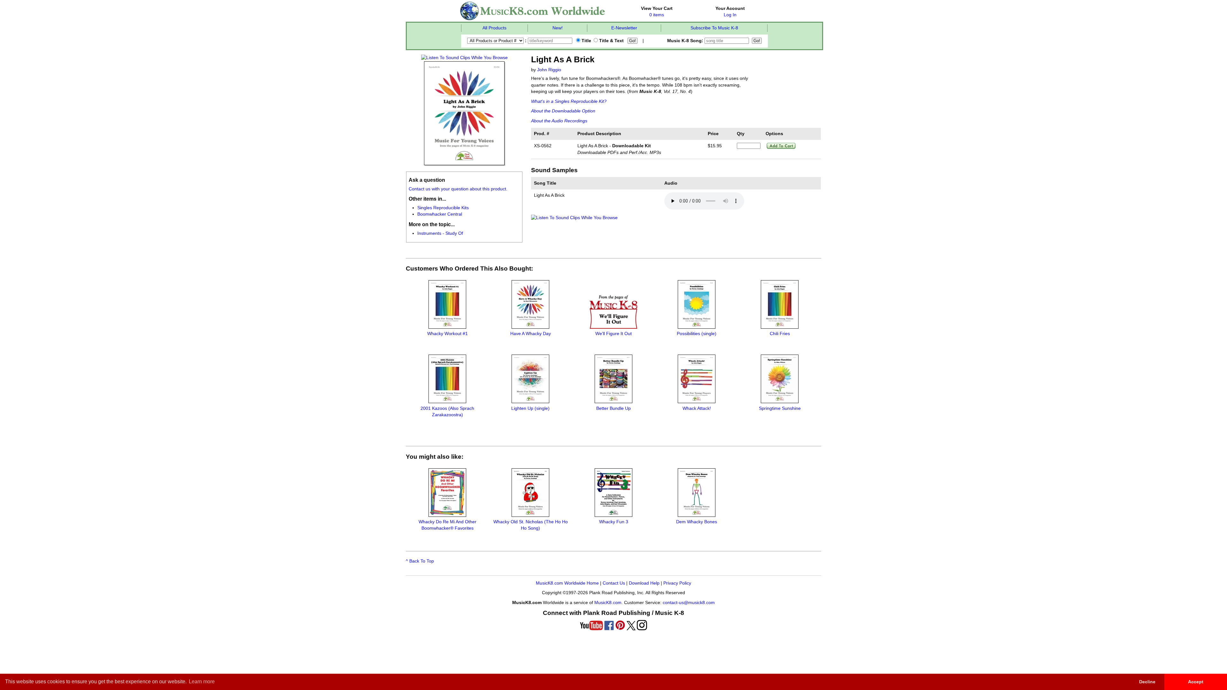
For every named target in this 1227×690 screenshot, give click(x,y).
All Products (494, 28)
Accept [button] (1195, 681)
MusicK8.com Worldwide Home (567, 583)
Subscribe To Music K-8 (714, 28)
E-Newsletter (624, 28)
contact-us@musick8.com (689, 602)
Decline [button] (1147, 681)
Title (585, 40)
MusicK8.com (607, 602)
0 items (656, 14)
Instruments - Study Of (440, 233)
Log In (730, 14)
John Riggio (549, 69)
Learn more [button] (202, 681)
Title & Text (611, 40)
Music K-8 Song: (686, 40)
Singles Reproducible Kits (443, 207)
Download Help (644, 583)
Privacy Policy (677, 583)
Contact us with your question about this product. (458, 189)
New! (557, 28)
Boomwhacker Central (439, 214)
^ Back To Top (420, 561)
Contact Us (614, 583)
